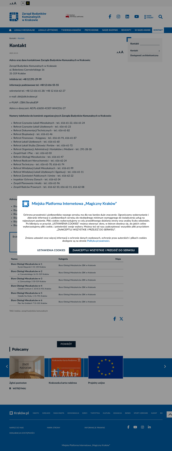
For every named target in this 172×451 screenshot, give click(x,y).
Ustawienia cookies (51, 250)
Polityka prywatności (98, 241)
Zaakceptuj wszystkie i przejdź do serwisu (104, 250)
